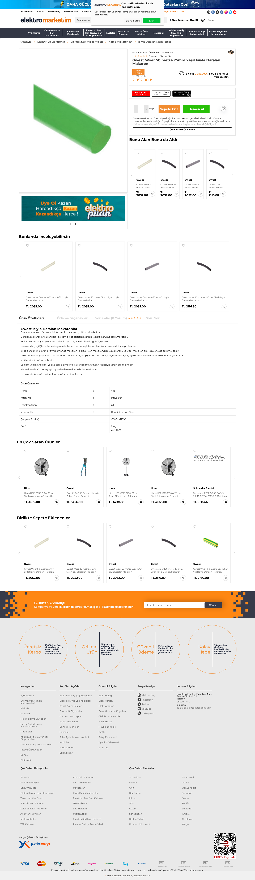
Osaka (185, 782)
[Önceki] (131, 175)
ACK (131, 803)
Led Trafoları (80, 808)
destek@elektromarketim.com (194, 707)
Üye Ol (194, 20)
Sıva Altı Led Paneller (32, 803)
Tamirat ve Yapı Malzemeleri (197, 32)
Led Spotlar (66, 752)
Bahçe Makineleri (69, 726)
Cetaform (187, 819)
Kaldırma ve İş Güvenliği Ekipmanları (176, 32)
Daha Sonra (133, 20)
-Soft (108, 875)
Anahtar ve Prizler (30, 813)
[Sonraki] (232, 175)
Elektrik (24, 708)
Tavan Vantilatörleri (31, 798)
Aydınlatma (34, 33)
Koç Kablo (135, 793)
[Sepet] (202, 20)
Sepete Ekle (169, 109)
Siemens (187, 793)
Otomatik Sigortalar (71, 711)
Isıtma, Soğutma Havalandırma (218, 32)
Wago (185, 824)
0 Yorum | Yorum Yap (153, 56)
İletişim (40, 11)
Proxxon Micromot (139, 824)
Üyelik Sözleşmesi (109, 742)
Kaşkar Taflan (136, 819)
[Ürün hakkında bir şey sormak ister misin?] (231, 52)
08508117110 (183, 701)
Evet (151, 20)
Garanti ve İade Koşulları (112, 711)
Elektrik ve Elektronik (73, 32)
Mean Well (188, 777)
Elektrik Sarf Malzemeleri (87, 819)
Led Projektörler (82, 782)
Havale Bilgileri (107, 726)
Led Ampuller (28, 787)
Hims (132, 798)
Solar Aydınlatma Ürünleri (74, 737)
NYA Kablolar (80, 803)
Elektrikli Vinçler (29, 782)
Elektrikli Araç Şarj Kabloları (75, 700)
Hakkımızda (26, 11)
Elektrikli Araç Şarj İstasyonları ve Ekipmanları (93, 32)
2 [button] (75, 223)
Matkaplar (159, 33)
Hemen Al (196, 109)
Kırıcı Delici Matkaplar (85, 793)
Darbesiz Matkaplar (71, 716)
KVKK (102, 732)
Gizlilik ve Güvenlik (109, 716)
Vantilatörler (67, 747)
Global (185, 798)
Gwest (132, 808)
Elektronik (26, 760)
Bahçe (24, 754)
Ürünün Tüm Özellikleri (182, 129)
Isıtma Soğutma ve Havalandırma (31, 725)
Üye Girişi (178, 20)
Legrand (187, 808)
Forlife (185, 803)
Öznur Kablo (189, 787)
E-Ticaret (116, 875)
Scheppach (135, 813)
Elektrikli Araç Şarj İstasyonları (76, 695)
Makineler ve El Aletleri (33, 718)
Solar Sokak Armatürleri (33, 808)
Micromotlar (80, 813)
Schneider (135, 777)
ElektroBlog (54, 11)
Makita (133, 782)
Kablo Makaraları (69, 721)
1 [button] (70, 223)
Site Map (103, 747)
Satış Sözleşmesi (108, 737)
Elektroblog (105, 695)
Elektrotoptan (71, 11)
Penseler (64, 732)
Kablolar (110, 33)
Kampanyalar (89, 11)
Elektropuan (106, 700)
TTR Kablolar (27, 824)
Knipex (186, 813)
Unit (131, 787)
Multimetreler (28, 819)
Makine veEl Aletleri (123, 32)
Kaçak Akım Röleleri (71, 706)
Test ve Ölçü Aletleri (141, 32)
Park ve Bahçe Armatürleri (88, 824)
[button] (136, 109)
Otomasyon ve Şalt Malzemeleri (52, 32)
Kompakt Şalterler (83, 777)
